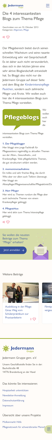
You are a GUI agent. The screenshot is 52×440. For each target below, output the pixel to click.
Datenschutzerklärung (13, 400)
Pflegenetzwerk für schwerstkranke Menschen (25, 427)
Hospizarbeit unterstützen (16, 390)
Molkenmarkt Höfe (12, 422)
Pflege (26, 29)
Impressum (8, 405)
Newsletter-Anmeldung (14, 395)
